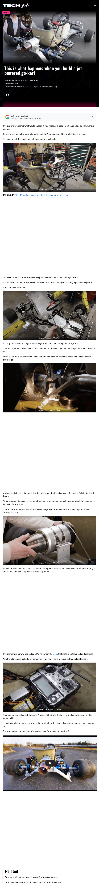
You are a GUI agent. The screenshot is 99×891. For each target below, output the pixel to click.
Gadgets (6, 12)
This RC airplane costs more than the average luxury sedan (41, 195)
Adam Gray (14, 83)
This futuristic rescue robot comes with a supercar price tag (31, 877)
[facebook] (7, 95)
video (55, 654)
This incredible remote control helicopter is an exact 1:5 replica (33, 882)
